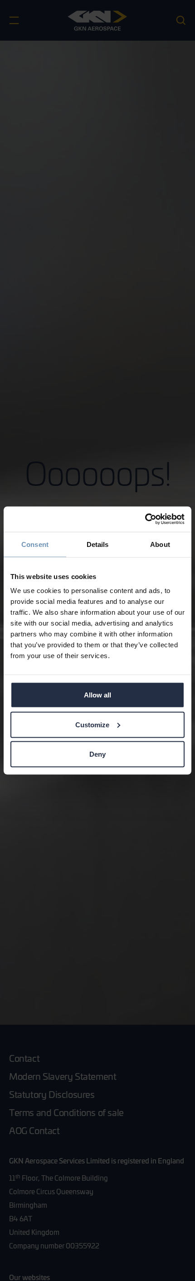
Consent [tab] (35, 544)
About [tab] (160, 544)
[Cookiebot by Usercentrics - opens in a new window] (145, 519)
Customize (92, 724)
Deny (97, 754)
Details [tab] (98, 544)
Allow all (97, 695)
